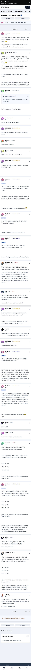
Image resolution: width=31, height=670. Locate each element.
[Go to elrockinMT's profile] (2, 22)
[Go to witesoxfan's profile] (2, 443)
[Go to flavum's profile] (2, 118)
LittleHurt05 (8, 128)
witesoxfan (7, 442)
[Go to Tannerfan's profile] (2, 141)
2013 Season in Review (20, 22)
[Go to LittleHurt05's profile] (2, 128)
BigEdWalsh (8, 552)
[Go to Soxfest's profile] (2, 329)
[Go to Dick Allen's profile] (2, 595)
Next (26, 29)
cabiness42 (7, 90)
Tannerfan (7, 140)
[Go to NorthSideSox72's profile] (2, 263)
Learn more (3, 2)
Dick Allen (7, 595)
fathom (7, 150)
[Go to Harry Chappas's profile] (2, 53)
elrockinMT (6, 22)
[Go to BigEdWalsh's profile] (2, 553)
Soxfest (7, 329)
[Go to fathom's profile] (2, 151)
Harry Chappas (8, 52)
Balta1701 (7, 291)
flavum (6, 118)
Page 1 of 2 (15, 29)
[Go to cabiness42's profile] (2, 91)
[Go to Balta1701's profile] (2, 292)
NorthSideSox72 (9, 262)
